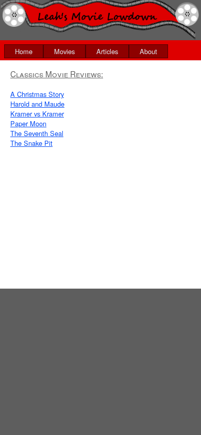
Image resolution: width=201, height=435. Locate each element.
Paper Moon (28, 123)
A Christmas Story (37, 94)
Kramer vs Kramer (37, 114)
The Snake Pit (31, 143)
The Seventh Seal (36, 133)
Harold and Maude (37, 104)
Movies (64, 51)
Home (23, 51)
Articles (107, 51)
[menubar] (86, 51)
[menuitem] (23, 51)
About (148, 51)
